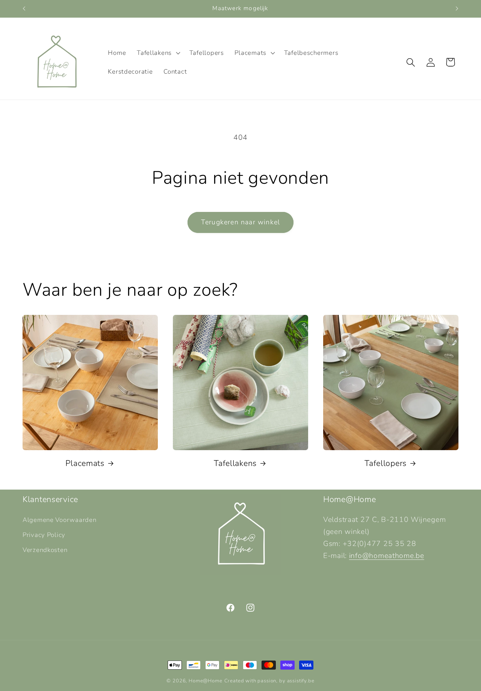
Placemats (84, 463)
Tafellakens (235, 463)
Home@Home (205, 680)
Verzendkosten (45, 550)
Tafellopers (386, 463)
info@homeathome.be (386, 556)
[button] (158, 53)
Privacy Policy (44, 535)
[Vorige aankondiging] (24, 8)
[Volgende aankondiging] (457, 8)
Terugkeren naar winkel (240, 222)
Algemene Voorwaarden (59, 520)
